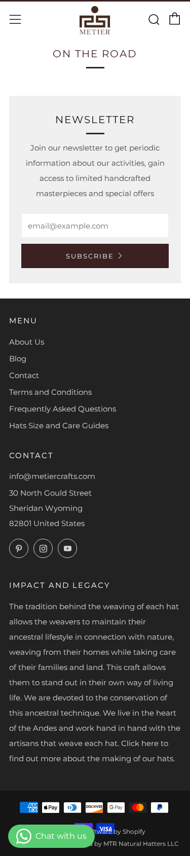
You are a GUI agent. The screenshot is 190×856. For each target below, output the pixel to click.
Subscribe (90, 256)
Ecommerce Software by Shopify (95, 831)
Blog (17, 358)
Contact (24, 375)
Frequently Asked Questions (62, 409)
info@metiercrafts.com (52, 476)
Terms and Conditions (50, 392)
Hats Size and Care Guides (58, 425)
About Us (26, 342)
